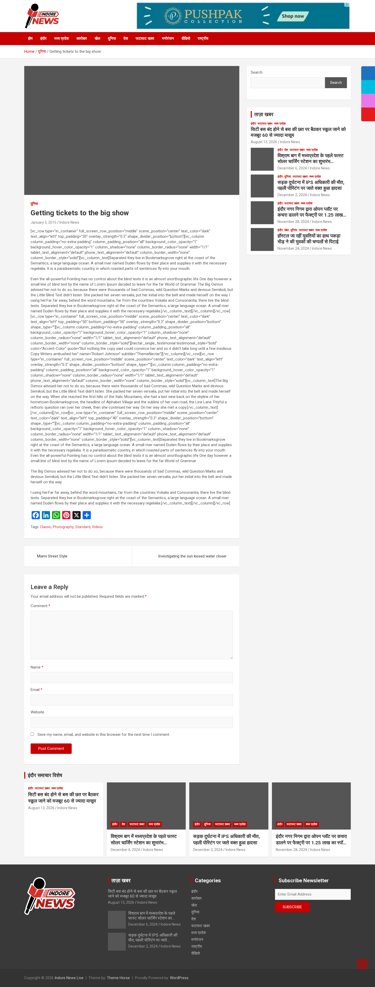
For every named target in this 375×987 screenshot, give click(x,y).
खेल (97, 38)
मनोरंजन (168, 38)
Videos (97, 527)
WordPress (179, 978)
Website (37, 712)
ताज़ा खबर (263, 114)
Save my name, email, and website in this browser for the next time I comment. (104, 734)
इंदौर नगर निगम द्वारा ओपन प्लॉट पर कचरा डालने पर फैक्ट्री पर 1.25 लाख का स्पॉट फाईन (310, 215)
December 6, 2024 (292, 168)
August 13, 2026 (264, 142)
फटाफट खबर (145, 38)
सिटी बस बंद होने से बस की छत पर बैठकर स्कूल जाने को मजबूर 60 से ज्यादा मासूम (298, 132)
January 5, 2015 (43, 222)
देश (125, 38)
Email (36, 689)
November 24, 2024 (293, 248)
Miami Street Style (52, 556)
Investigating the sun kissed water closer (192, 556)
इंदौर (43, 38)
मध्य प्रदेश (61, 38)
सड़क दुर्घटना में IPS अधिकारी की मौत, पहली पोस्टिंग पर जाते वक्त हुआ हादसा (311, 185)
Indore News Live (69, 978)
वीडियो (186, 38)
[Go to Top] (362, 964)
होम (30, 38)
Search (256, 72)
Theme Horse (118, 978)
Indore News (69, 222)
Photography (63, 527)
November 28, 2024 (293, 222)
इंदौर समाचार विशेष (45, 775)
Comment (40, 606)
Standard (82, 527)
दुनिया (112, 38)
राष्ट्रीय (203, 38)
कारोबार (82, 38)
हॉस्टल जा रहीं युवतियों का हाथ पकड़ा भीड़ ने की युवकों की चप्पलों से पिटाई (310, 239)
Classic (45, 527)
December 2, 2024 (292, 195)
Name (37, 667)
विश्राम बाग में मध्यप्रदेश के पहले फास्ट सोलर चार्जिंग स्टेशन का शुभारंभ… (311, 158)
